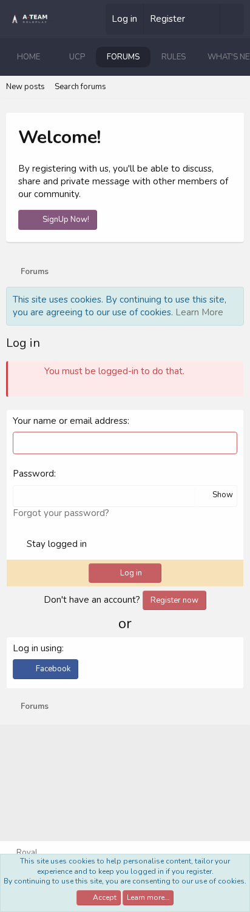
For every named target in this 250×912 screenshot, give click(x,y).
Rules (173, 57)
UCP (77, 57)
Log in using (37, 648)
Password (33, 474)
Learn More (199, 312)
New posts (25, 86)
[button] (49, 57)
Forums (123, 57)
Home (28, 57)
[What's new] (207, 19)
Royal (26, 852)
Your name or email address (70, 421)
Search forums (80, 86)
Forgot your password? (61, 513)
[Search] (232, 19)
